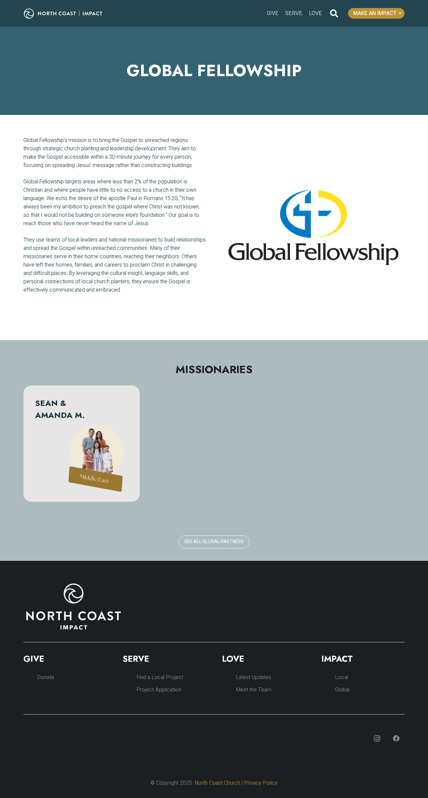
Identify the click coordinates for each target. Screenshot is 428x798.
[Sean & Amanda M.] (81, 443)
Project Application (158, 690)
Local (341, 677)
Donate (45, 677)
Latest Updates (253, 677)
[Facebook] (396, 738)
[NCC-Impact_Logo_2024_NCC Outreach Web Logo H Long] (68, 13)
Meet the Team (254, 690)
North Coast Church (217, 783)
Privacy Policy (261, 783)
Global (342, 690)
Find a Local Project (159, 677)
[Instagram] (376, 738)
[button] (334, 13)
